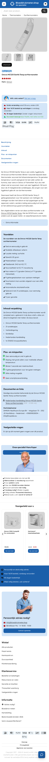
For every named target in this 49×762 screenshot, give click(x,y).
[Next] (43, 34)
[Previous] (6, 34)
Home (4, 15)
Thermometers (15, 15)
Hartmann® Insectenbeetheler (34, 532)
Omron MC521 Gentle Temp (11, 213)
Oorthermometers (31, 15)
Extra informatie (12, 222)
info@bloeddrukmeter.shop (16, 622)
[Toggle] (4, 223)
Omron (9, 82)
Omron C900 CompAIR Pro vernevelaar (11, 532)
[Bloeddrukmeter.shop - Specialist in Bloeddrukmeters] (24, 4)
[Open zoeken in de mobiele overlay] (24, 11)
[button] (4, 4)
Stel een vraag (30, 98)
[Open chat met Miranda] (41, 754)
